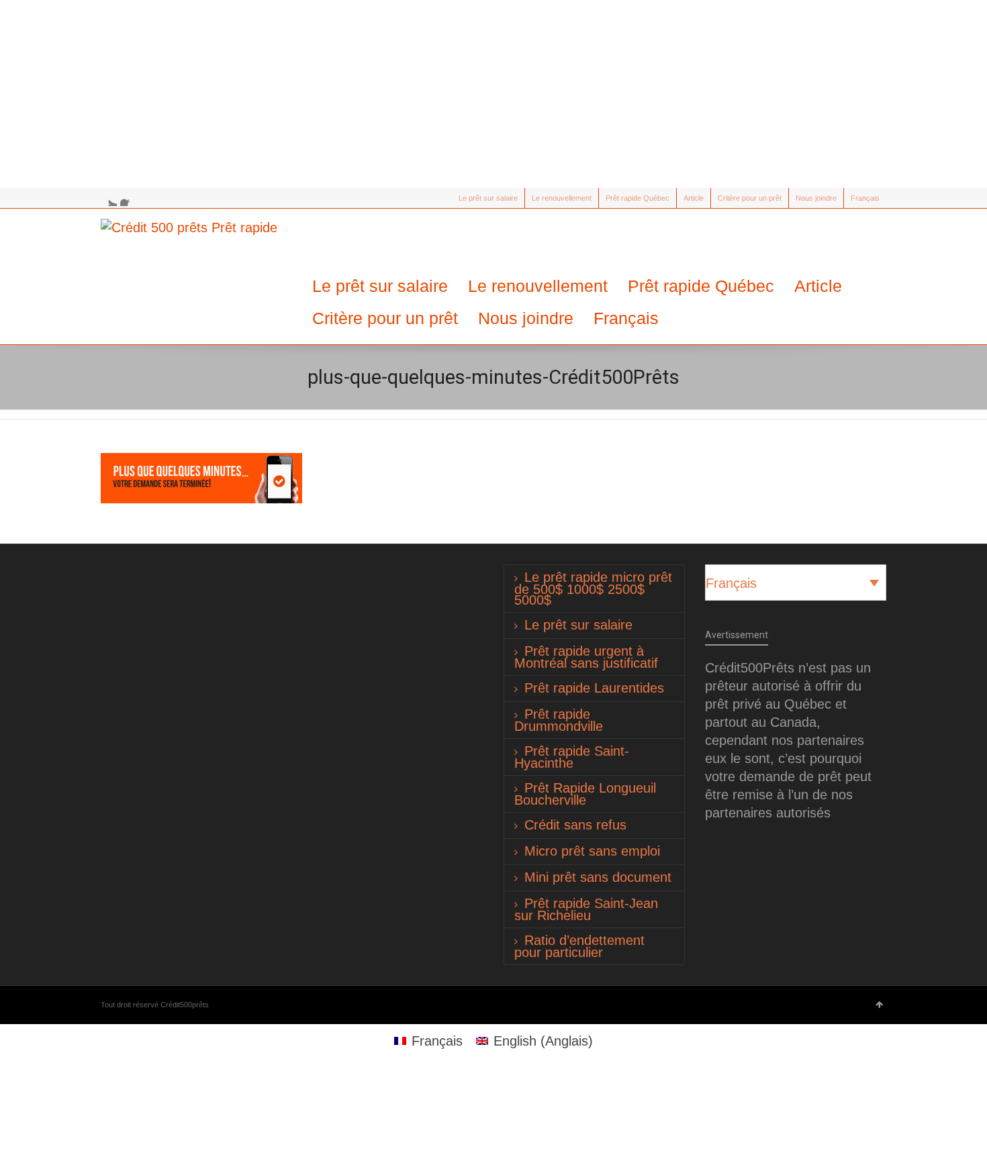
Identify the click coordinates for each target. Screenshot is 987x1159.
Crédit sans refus (575, 824)
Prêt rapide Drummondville (558, 720)
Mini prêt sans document (597, 877)
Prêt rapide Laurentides (594, 688)
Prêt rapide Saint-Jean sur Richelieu (586, 909)
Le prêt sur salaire (488, 198)
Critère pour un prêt (750, 198)
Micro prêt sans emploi (592, 851)
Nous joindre (816, 198)
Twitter (109, 198)
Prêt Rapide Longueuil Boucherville (585, 793)
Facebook (128, 198)
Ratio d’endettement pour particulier (579, 946)
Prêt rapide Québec (637, 198)
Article (694, 198)
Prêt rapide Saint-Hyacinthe (571, 757)
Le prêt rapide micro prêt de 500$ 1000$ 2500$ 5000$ (593, 588)
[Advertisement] (493, 94)
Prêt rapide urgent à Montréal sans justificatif (586, 657)
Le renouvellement (562, 198)
